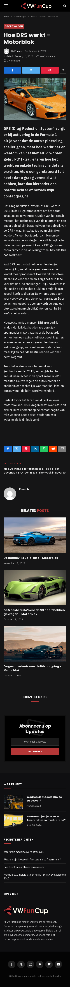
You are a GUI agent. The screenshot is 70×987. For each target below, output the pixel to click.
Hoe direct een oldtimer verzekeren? (24, 867)
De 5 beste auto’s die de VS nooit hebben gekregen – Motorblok (34, 612)
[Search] (64, 6)
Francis (18, 51)
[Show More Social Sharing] (63, 70)
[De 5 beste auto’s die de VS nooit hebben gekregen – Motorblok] (35, 587)
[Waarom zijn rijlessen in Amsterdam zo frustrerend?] (13, 821)
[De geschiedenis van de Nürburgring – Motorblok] (35, 644)
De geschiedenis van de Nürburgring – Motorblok (33, 668)
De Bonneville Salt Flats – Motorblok (31, 558)
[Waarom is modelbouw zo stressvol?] (13, 802)
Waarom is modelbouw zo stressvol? (24, 852)
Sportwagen (14, 26)
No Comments (47, 56)
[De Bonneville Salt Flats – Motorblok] (35, 535)
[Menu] (6, 6)
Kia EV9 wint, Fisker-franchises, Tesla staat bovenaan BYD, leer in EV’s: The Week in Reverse (35, 470)
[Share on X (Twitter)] (31, 70)
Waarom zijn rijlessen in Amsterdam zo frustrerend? (46, 818)
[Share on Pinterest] (50, 70)
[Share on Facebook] (12, 70)
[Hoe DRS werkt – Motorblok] (35, 99)
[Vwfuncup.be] (36, 6)
